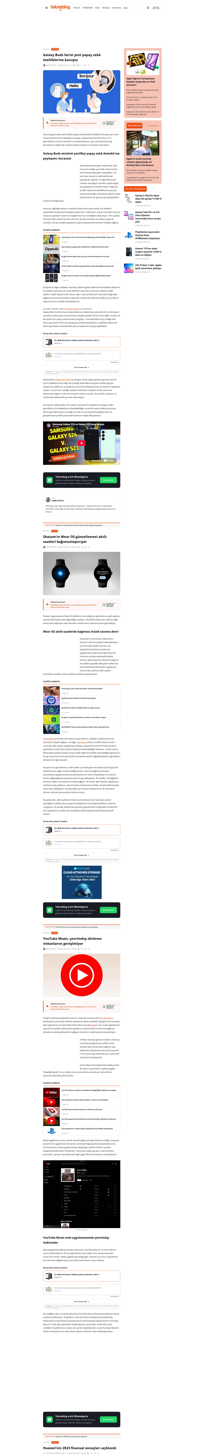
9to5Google (48, 738)
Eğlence (54, 531)
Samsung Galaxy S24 (73, 309)
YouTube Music (106, 1018)
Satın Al (57, 343)
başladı (94, 1025)
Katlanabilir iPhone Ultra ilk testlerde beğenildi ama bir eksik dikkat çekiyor (141, 105)
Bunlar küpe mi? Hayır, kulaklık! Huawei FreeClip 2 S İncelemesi (142, 171)
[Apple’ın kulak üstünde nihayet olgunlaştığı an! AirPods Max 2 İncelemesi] (143, 143)
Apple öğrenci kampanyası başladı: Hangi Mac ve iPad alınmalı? (140, 81)
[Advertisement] (81, 1353)
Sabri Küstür (51, 65)
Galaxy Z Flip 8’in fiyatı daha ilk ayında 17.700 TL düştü (148, 198)
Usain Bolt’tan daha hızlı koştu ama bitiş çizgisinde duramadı (142, 91)
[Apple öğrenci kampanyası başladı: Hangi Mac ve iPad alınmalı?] (142, 63)
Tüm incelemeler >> (153, 125)
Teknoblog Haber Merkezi (55, 1453)
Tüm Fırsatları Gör (80, 367)
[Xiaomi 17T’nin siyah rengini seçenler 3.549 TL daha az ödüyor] (128, 251)
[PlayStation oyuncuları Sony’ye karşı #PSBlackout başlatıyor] (128, 235)
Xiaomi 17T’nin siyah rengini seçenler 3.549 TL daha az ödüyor (148, 251)
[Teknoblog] (60, 8)
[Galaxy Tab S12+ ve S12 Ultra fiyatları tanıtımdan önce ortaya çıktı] (128, 215)
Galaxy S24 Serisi (63, 379)
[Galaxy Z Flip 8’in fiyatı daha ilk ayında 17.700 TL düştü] (128, 198)
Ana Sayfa (46, 49)
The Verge (81, 742)
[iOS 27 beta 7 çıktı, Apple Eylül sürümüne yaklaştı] (128, 268)
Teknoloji (55, 49)
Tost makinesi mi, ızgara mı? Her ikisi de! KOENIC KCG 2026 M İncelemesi (142, 178)
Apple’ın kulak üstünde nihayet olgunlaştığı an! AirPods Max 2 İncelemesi (140, 162)
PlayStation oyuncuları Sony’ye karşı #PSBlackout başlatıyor (147, 235)
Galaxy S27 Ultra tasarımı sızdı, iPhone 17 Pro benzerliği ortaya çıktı (142, 113)
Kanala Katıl (108, 480)
